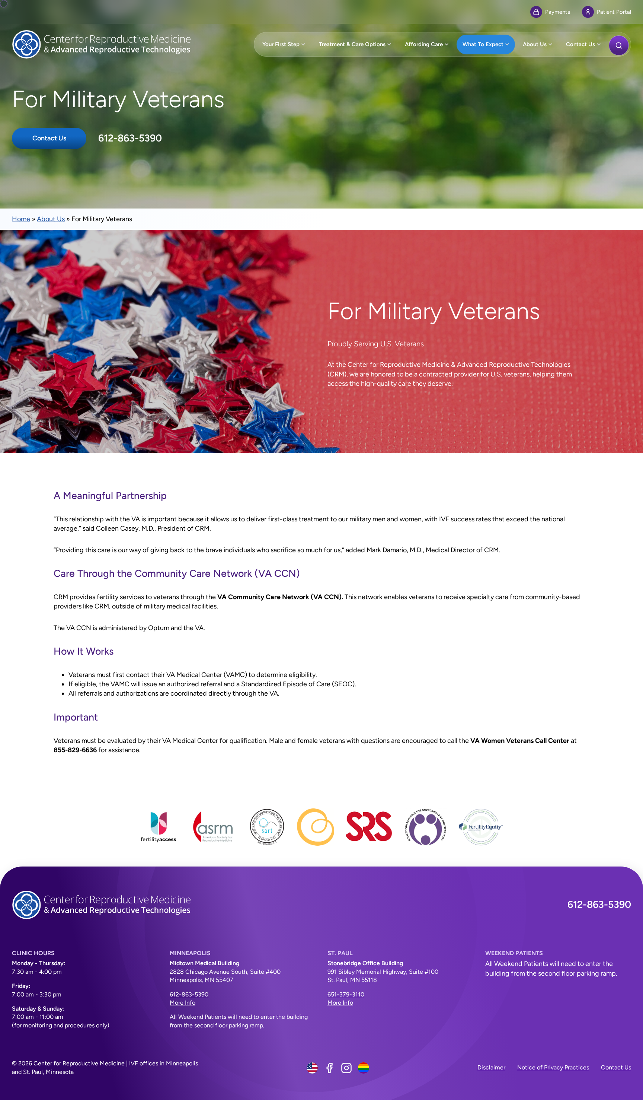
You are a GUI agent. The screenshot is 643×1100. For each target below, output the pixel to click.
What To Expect (483, 44)
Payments (557, 12)
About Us (535, 44)
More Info (182, 1002)
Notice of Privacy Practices (553, 1067)
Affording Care (424, 44)
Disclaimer (491, 1067)
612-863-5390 (130, 138)
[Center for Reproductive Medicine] (105, 44)
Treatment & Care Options (352, 44)
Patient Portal (614, 12)
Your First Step (281, 44)
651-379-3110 (345, 994)
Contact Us (580, 44)
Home (21, 219)
